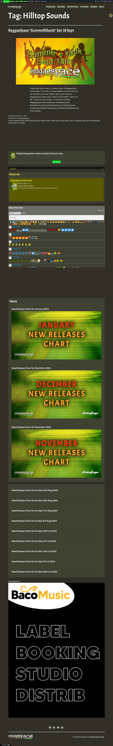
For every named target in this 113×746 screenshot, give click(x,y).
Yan (19, 123)
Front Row (84, 7)
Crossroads (50, 7)
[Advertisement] (54, 138)
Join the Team (72, 7)
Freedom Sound (45, 120)
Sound (99, 210)
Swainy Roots (12, 123)
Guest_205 (16, 265)
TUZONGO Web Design (96, 737)
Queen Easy (78, 120)
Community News (23, 118)
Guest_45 (16, 227)
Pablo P (71, 120)
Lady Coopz (65, 120)
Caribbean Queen (18, 120)
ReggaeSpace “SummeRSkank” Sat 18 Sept (41, 30)
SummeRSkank (95, 120)
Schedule (61, 7)
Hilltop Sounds (55, 120)
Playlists (93, 7)
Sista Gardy (86, 120)
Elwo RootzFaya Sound (32, 120)
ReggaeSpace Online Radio (21, 180)
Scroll (102, 210)
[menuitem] (1, 1)
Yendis (23, 123)
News (101, 7)
